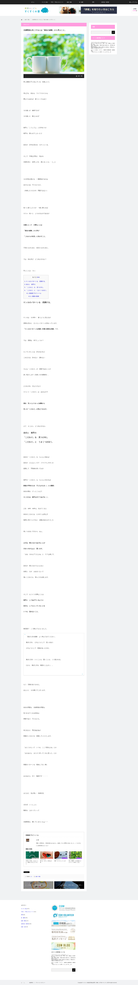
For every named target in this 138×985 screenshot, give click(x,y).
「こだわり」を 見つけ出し (34, 287)
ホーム (32, 2)
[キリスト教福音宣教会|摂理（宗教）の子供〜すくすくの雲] (37, 10)
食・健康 (81, 2)
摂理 (93, 2)
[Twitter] (21, 982)
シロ (31, 876)
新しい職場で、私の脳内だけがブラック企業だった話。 (75, 861)
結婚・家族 (69, 2)
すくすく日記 (45, 2)
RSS (24, 982)
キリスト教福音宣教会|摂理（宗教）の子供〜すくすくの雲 (96, 982)
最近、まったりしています (60, 860)
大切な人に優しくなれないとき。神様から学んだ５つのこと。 (32, 862)
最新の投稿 (33, 296)
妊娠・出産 (23, 926)
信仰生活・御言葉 (105, 2)
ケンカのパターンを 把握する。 (35, 281)
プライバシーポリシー (40, 982)
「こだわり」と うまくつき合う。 (36, 290)
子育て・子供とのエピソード (57, 2)
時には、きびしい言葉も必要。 (46, 861)
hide (38, 277)
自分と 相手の (29, 284)
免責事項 (31, 982)
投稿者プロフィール (33, 293)
